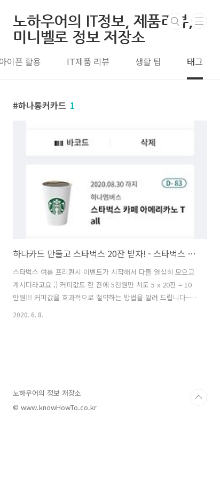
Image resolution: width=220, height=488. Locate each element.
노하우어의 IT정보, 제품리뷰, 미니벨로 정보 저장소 (103, 21)
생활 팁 (148, 61)
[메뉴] (199, 21)
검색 (175, 21)
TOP (198, 397)
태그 (195, 61)
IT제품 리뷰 (88, 61)
